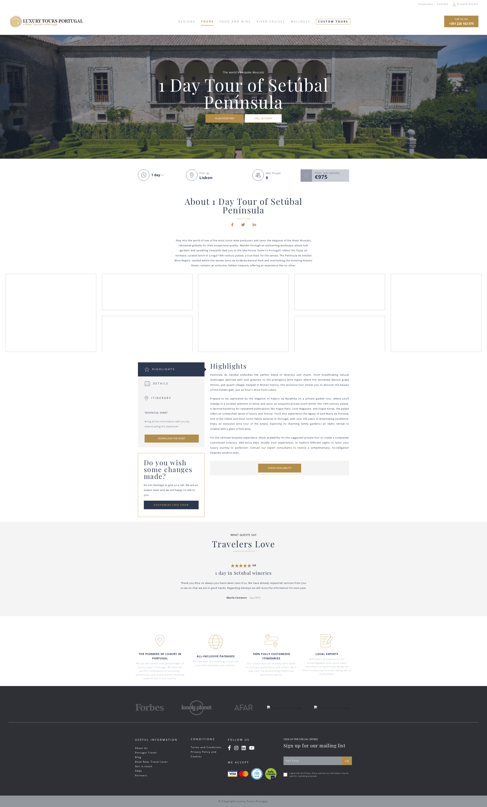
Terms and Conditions (206, 747)
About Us (141, 748)
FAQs (138, 771)
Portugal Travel (146, 752)
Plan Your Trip (224, 118)
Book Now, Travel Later (151, 761)
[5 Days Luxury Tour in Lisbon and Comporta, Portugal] (482, 96)
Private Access (467, 4)
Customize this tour (171, 505)
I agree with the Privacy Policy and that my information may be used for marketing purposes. (318, 774)
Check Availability (279, 468)
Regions (186, 21)
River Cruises (271, 21)
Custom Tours (333, 21)
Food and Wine (235, 21)
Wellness (300, 21)
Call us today (263, 118)
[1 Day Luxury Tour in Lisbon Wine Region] (5, 96)
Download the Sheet (171, 438)
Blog (138, 757)
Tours (207, 21)
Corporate (425, 4)
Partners (141, 775)
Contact (443, 4)
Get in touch (143, 766)
